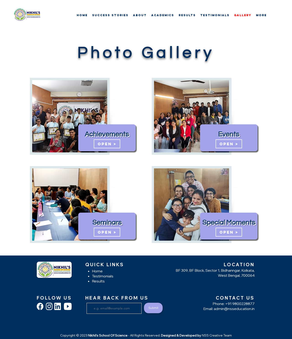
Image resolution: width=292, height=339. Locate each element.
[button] (162, 15)
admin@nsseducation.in (234, 308)
